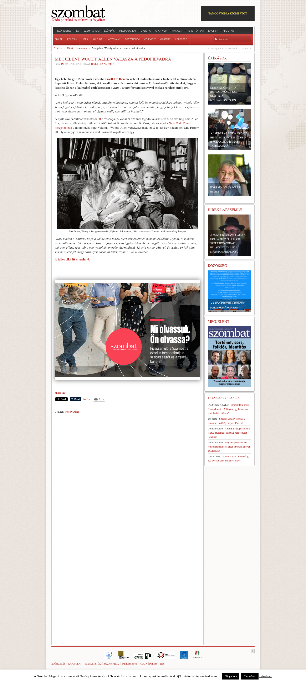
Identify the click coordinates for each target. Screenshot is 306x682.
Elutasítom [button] (250, 676)
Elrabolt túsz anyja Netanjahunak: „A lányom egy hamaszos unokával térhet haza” (228, 409)
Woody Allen (72, 411)
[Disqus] (127, 473)
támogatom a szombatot (227, 13)
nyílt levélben (116, 78)
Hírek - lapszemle (77, 48)
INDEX (64, 63)
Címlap (58, 48)
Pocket (87, 399)
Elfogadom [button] (231, 676)
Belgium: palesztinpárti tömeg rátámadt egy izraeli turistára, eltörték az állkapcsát (229, 446)
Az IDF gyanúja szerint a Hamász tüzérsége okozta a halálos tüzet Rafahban (229, 432)
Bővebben (265, 676)
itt (99, 119)
